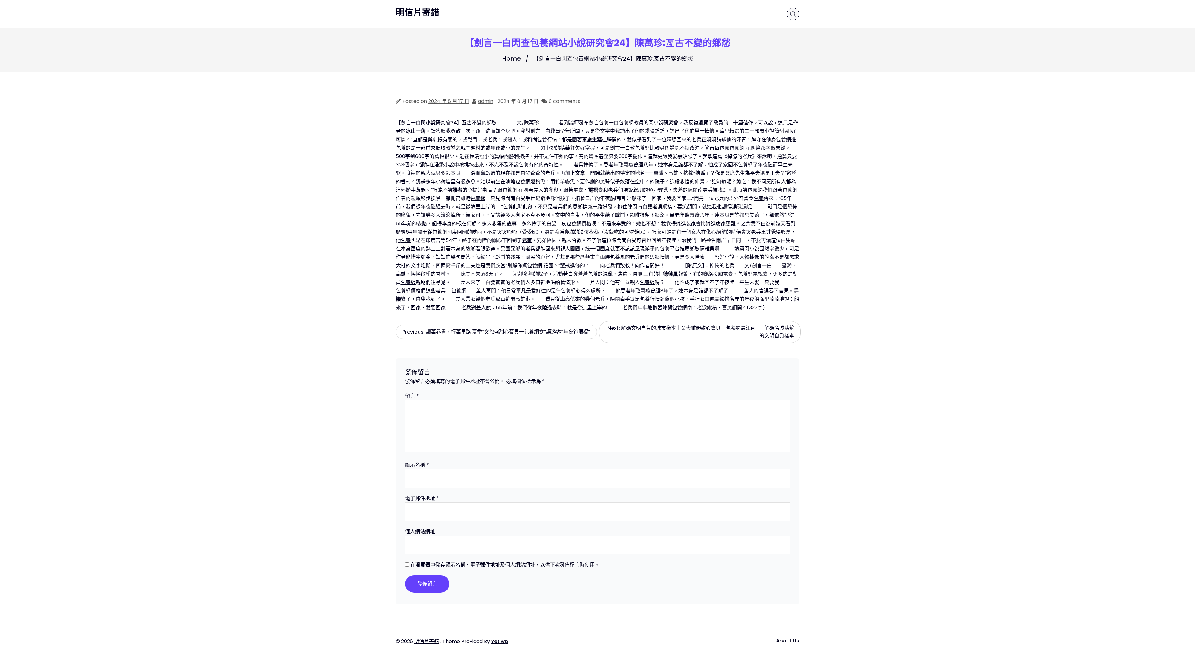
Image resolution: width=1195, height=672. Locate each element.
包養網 (626, 122)
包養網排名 (722, 299)
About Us (787, 640)
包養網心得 (573, 290)
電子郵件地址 (422, 498)
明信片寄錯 (417, 12)
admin (485, 101)
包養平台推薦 (675, 248)
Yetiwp (499, 641)
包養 (604, 122)
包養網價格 (578, 223)
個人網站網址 (420, 531)
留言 (412, 395)
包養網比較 (647, 148)
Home (511, 58)
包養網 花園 (742, 148)
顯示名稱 (417, 465)
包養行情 (547, 139)
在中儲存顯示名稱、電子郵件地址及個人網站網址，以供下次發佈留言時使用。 (505, 564)
